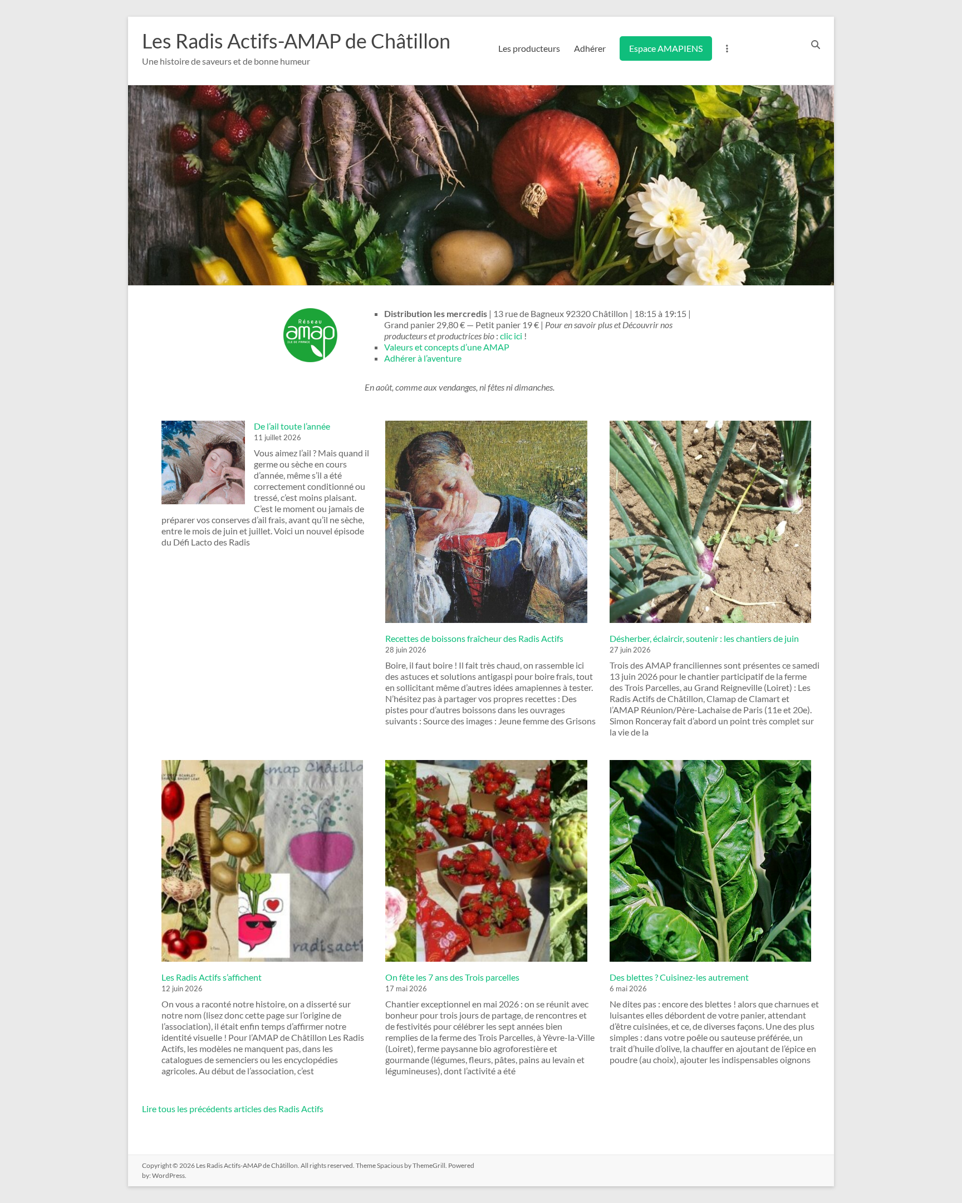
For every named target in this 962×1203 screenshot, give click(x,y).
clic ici (511, 335)
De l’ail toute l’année (292, 426)
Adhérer (590, 48)
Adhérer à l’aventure (423, 358)
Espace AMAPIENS (666, 48)
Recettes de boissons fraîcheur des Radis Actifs (474, 638)
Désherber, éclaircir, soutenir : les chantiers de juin (704, 638)
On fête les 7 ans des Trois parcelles (452, 977)
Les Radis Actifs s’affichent (211, 977)
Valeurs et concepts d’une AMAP (446, 347)
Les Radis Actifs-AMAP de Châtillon (296, 40)
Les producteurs (529, 48)
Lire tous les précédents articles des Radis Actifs (232, 1108)
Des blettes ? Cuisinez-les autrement (679, 977)
